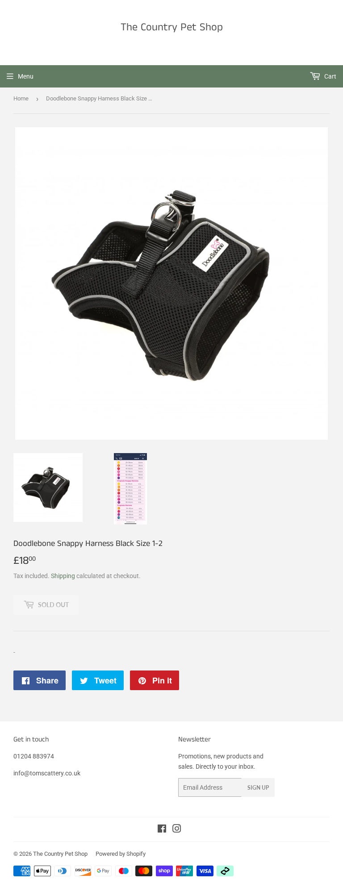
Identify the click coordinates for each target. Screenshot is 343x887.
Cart (329, 76)
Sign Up (258, 787)
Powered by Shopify (121, 853)
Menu (25, 76)
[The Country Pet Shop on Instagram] (176, 829)
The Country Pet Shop (172, 27)
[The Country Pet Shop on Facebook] (162, 829)
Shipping (63, 575)
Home (21, 98)
